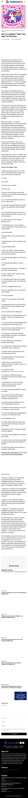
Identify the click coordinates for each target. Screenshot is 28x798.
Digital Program (5, 684)
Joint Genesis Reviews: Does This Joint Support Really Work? (11, 640)
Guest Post (3, 590)
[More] (15, 554)
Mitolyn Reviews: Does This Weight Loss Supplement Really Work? (12, 616)
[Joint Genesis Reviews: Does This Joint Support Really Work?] (14, 628)
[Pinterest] (9, 554)
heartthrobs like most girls (16, 371)
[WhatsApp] (12, 554)
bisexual (12, 81)
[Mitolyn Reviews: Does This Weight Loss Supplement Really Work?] (14, 605)
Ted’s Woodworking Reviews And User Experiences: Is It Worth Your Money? (11, 687)
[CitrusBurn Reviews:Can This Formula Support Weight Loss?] (14, 581)
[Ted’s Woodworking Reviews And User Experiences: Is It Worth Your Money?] (14, 675)
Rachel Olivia (6, 39)
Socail (6, 30)
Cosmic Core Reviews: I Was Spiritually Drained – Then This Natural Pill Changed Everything (20, 696)
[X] (5, 554)
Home (2, 30)
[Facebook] (2, 554)
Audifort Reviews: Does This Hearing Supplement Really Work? (11, 663)
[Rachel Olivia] (14, 560)
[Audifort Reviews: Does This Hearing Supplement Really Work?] (14, 652)
